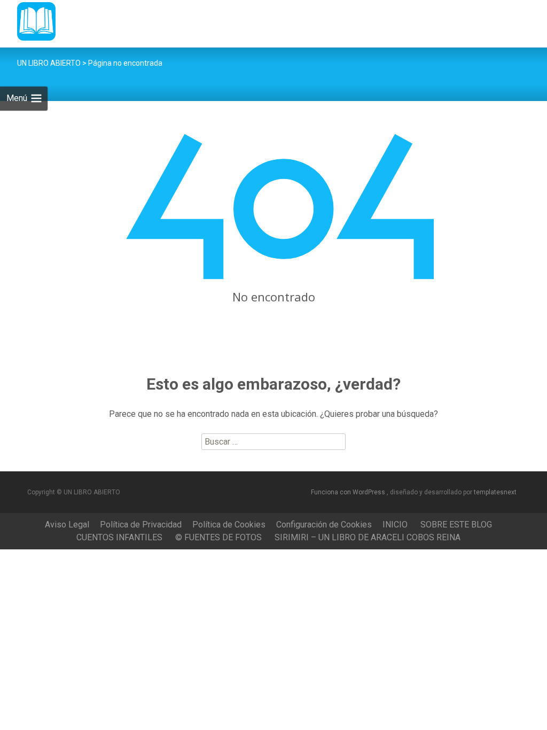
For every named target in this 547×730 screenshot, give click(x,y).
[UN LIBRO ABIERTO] (28, 21)
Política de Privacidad (141, 524)
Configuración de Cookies (324, 524)
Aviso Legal (67, 524)
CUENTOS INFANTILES (119, 537)
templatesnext (495, 492)
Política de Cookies (228, 524)
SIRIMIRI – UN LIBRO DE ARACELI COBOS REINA (367, 537)
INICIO (395, 524)
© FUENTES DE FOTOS (218, 537)
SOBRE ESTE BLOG (456, 524)
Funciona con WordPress (349, 492)
